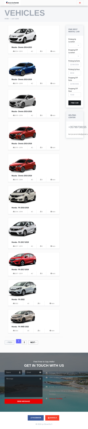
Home (7, 19)
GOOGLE (53, 418)
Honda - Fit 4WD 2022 (20, 327)
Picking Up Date (74, 61)
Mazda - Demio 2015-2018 (22, 79)
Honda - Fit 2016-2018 (20, 208)
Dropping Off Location (73, 51)
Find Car (74, 103)
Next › (33, 342)
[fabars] (80, 3)
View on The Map (55, 399)
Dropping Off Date (73, 79)
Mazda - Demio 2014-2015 (22, 47)
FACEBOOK (36, 418)
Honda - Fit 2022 (18, 299)
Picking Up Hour (74, 69)
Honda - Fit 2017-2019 (20, 242)
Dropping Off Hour (73, 90)
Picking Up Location (72, 40)
